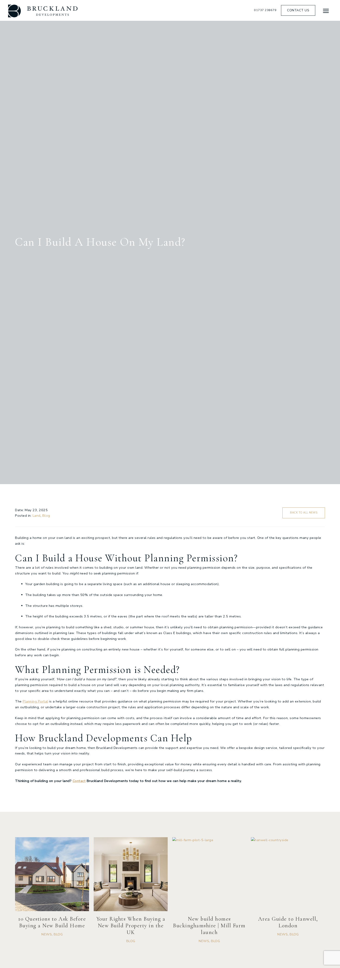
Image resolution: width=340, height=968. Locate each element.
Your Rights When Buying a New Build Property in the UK (130, 926)
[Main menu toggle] (326, 11)
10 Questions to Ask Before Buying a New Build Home (52, 922)
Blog (46, 515)
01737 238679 (265, 10)
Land (36, 515)
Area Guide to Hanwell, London (288, 922)
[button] (298, 10)
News (46, 934)
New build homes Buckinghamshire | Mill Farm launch (209, 926)
